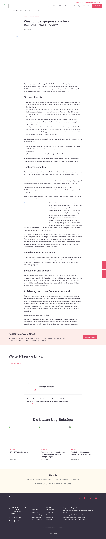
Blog (15, 10)
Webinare (55, 6)
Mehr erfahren (32, 404)
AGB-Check (35, 512)
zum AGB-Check (90, 337)
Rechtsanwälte (85, 6)
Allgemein (13, 449)
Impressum (60, 527)
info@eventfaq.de (16, 521)
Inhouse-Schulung (37, 515)
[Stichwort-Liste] (104, 263)
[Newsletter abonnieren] (104, 267)
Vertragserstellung (37, 519)
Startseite (11, 10)
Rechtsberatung (36, 517)
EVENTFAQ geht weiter (19, 452)
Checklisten (49, 512)
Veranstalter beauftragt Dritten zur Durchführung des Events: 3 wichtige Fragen (53, 454)
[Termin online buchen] (104, 272)
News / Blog (77, 6)
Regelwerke (49, 515)
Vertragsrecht (34, 17)
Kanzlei (78, 2)
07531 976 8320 (16, 517)
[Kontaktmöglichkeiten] (104, 276)
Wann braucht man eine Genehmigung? (74, 517)
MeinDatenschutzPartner (92, 2)
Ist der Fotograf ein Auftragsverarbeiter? (74, 515)
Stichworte (49, 517)
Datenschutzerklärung (49, 527)
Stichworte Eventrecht (65, 6)
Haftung (26, 17)
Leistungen (47, 6)
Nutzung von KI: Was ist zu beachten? (74, 519)
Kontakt (97, 6)
